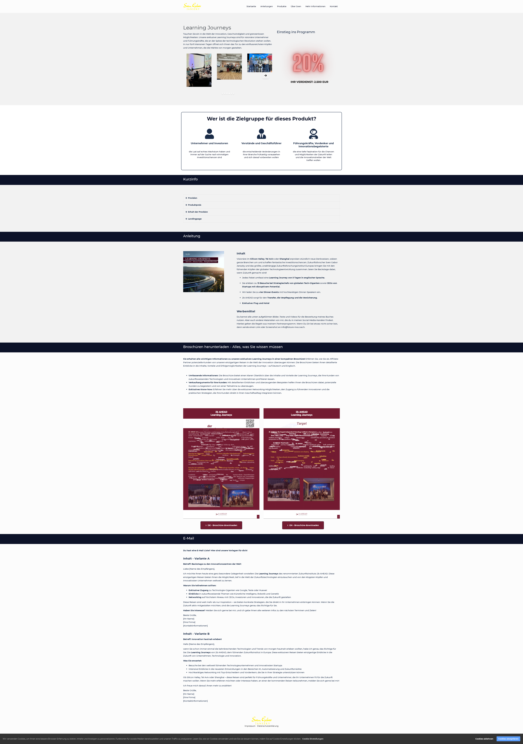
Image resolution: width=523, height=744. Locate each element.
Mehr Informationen (315, 6)
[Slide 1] (222, 93)
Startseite (251, 6)
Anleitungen (266, 6)
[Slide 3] (227, 93)
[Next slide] (265, 75)
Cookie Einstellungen (312, 739)
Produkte (281, 6)
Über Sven (296, 6)
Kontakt (334, 6)
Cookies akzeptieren (508, 739)
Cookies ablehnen (484, 739)
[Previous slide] (190, 75)
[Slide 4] (229, 93)
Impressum (250, 726)
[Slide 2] (224, 93)
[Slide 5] (231, 93)
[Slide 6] (233, 93)
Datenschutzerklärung (268, 726)
